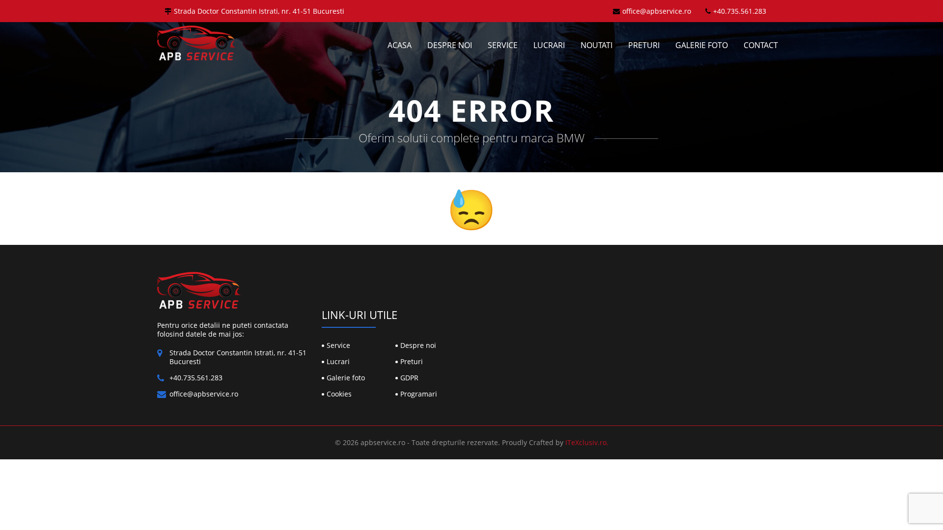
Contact (761, 45)
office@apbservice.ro (656, 11)
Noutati (596, 45)
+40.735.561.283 (739, 11)
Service (503, 45)
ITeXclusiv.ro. (587, 442)
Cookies (339, 393)
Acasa (400, 45)
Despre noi (449, 45)
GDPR (409, 377)
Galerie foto (701, 45)
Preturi (644, 45)
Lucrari (549, 45)
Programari (418, 393)
